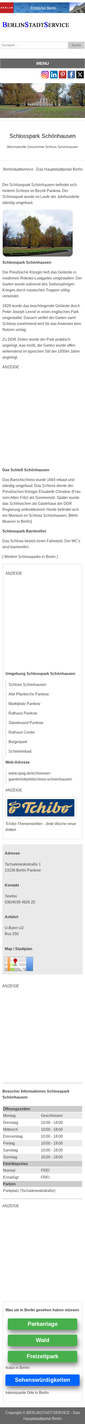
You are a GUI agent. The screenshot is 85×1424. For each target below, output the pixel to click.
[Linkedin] (54, 74)
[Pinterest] (62, 74)
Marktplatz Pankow (24, 704)
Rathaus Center (21, 732)
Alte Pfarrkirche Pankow (28, 694)
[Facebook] (71, 74)
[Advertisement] (42, 418)
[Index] (35, 19)
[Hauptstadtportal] (42, 5)
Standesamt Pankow (25, 723)
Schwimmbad (19, 751)
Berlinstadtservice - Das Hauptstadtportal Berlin (43, 169)
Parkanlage (43, 1324)
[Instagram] (45, 74)
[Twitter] (80, 74)
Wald (42, 1340)
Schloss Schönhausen (27, 685)
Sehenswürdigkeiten (42, 1380)
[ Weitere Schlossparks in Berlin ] (30, 557)
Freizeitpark (42, 1356)
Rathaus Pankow (22, 713)
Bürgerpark (17, 742)
